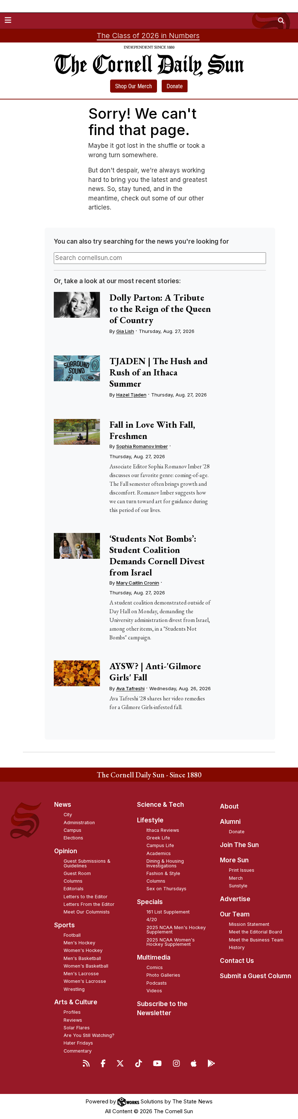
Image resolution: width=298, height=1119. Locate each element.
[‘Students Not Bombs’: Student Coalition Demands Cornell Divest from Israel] (77, 546)
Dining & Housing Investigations (165, 863)
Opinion (65, 851)
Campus (72, 830)
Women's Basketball (86, 966)
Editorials (74, 888)
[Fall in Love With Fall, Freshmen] (77, 432)
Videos (154, 990)
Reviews (73, 1020)
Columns (73, 881)
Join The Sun (239, 845)
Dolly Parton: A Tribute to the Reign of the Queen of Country (160, 309)
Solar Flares (77, 1027)
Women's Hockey (83, 950)
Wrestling (74, 989)
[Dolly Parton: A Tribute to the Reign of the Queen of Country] (77, 305)
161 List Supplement (168, 912)
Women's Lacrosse (85, 981)
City (68, 814)
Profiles (72, 1012)
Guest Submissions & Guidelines (87, 863)
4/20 (151, 919)
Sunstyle (238, 885)
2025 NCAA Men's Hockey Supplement (176, 930)
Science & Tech (160, 804)
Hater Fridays (78, 1043)
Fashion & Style (163, 873)
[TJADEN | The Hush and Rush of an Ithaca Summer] (77, 368)
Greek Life (158, 838)
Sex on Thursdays (166, 888)
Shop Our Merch (133, 86)
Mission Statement (249, 924)
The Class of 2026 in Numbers (148, 35)
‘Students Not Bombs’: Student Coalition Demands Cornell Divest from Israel (157, 555)
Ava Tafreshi (130, 688)
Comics (154, 967)
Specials (150, 902)
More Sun (234, 860)
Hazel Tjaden (131, 395)
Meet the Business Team (256, 940)
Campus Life (160, 845)
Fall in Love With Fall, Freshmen (152, 430)
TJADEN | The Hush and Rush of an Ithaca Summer (158, 372)
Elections (73, 838)
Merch (236, 878)
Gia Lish (125, 331)
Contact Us (237, 960)
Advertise (235, 899)
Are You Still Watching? (89, 1035)
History (237, 947)
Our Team (235, 914)
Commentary (78, 1051)
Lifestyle (150, 820)
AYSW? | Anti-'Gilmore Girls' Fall (155, 671)
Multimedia (153, 957)
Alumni (230, 821)
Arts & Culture (75, 1002)
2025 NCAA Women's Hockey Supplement (170, 942)
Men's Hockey (79, 942)
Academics (158, 853)
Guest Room (77, 873)
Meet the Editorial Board (255, 932)
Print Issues (241, 870)
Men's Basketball (82, 958)
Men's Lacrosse (81, 973)
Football (72, 935)
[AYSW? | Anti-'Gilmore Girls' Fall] (77, 673)
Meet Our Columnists (87, 912)
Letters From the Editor (89, 904)
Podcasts (156, 983)
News (62, 804)
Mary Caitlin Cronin (137, 583)
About (229, 806)
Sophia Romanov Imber (142, 446)
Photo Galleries (163, 975)
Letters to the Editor (86, 896)
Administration (79, 822)
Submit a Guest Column (255, 976)
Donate (174, 86)
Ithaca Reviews (162, 830)
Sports (64, 925)
